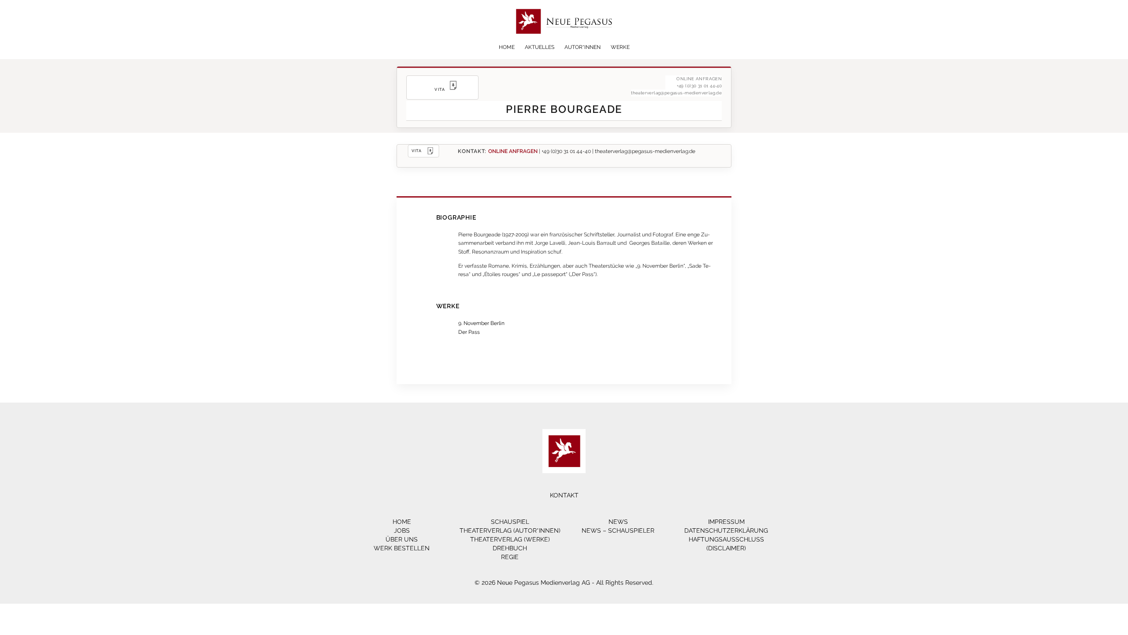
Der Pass (469, 332)
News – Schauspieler (618, 530)
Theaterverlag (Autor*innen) (510, 530)
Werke (620, 47)
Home (507, 47)
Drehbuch (510, 548)
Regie (510, 556)
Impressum (726, 521)
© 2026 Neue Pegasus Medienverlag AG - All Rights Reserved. (564, 582)
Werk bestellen (402, 548)
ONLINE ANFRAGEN (513, 151)
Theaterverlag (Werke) (510, 539)
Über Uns (402, 539)
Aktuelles (539, 47)
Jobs (402, 530)
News (618, 521)
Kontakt (564, 495)
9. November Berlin (481, 323)
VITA (417, 150)
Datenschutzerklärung (726, 530)
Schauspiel (510, 521)
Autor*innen (582, 47)
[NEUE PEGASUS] (564, 40)
